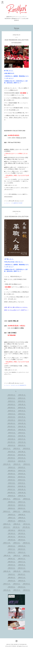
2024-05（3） (22, 423)
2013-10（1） (16, 583)
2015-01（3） (17, 571)
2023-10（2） (11, 435)
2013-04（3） (22, 586)
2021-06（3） (11, 473)
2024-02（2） (12, 429)
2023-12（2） (12, 432)
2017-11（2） (7, 527)
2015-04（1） (11, 568)
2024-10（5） (11, 416)
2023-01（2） (22, 445)
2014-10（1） (11, 574)
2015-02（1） (7, 571)
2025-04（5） (22, 407)
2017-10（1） (16, 527)
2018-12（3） (16, 511)
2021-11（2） (27, 464)
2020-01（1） (7, 498)
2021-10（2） (11, 467)
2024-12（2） (12, 413)
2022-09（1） (11, 451)
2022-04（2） (22, 457)
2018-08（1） (22, 514)
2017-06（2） (12, 533)
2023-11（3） (21, 432)
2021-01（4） (11, 479)
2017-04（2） (11, 536)
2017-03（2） (22, 536)
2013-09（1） (26, 583)
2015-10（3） (11, 558)
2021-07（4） (22, 470)
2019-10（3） (26, 498)
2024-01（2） (22, 429)
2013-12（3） (7, 583)
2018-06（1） (22, 517)
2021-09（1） (21, 467)
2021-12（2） (17, 464)
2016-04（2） (11, 552)
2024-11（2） (21, 413)
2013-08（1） (11, 586)
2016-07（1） (11, 549)
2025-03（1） (11, 410)
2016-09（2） (11, 546)
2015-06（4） (12, 564)
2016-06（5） (22, 549)
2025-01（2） (22, 410)
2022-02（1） (22, 461)
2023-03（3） (22, 442)
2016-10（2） (26, 542)
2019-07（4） (22, 501)
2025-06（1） (22, 404)
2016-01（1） (7, 555)
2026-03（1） (22, 394)
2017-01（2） (21, 539)
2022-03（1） (11, 461)
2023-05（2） (11, 442)
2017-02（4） (12, 539)
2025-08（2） (12, 404)
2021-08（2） (11, 470)
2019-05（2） (22, 505)
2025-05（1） (11, 407)
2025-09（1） (22, 401)
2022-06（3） (22, 454)
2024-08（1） (11, 420)
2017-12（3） (26, 524)
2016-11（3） (16, 542)
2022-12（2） (7, 448)
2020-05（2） (11, 492)
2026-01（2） (11, 398)
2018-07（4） (12, 517)
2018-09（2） (12, 514)
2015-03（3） (22, 568)
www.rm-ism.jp (8, 196)
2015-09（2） (22, 558)
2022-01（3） (7, 464)
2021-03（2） (22, 476)
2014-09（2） (21, 574)
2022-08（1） (22, 451)
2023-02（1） (11, 445)
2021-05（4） (22, 473)
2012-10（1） (26, 590)
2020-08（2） (22, 486)
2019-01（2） (6, 511)
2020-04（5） (22, 492)
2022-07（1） (11, 454)
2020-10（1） (21, 483)
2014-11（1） (27, 571)
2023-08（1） (11, 439)
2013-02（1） (7, 590)
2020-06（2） (22, 489)
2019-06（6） (11, 505)
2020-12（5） (22, 479)
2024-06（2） (11, 423)
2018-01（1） (17, 524)
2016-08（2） (22, 546)
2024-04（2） (11, 426)
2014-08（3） (11, 577)
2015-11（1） (26, 555)
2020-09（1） (11, 486)
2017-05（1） (21, 533)
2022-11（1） (17, 448)
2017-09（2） (26, 527)
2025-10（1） (11, 401)
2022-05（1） (11, 457)
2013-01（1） (17, 590)
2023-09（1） (22, 435)
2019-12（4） (16, 498)
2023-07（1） (22, 439)
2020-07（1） (11, 489)
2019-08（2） (11, 501)
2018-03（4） (22, 520)
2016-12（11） (7, 542)
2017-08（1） (11, 530)
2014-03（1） (22, 580)
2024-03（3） (22, 426)
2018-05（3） (11, 520)
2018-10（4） (26, 511)
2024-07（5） (22, 420)
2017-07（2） (21, 530)
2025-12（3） (22, 398)
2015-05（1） (22, 564)
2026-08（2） (12, 394)
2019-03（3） (22, 508)
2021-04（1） (11, 476)
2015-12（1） (17, 555)
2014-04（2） (12, 580)
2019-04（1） (11, 508)
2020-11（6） (11, 483)
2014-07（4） (22, 577)
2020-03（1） (11, 495)
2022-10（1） (26, 448)
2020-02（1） (22, 495)
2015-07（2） (22, 561)
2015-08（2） (11, 561)
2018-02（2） (7, 524)
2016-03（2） (22, 552)
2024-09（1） (22, 416)
